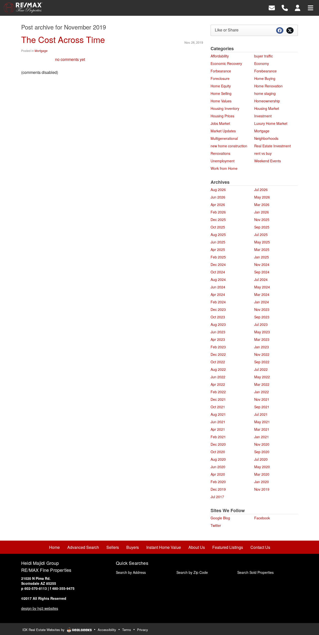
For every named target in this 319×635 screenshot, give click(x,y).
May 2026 (262, 197)
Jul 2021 (261, 414)
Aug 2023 (218, 324)
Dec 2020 (218, 444)
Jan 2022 (261, 391)
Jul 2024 (261, 279)
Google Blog (220, 517)
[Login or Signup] (297, 7)
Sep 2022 (261, 361)
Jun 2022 (218, 376)
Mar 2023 (261, 339)
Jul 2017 (217, 496)
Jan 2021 (261, 436)
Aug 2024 (218, 279)
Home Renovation (268, 85)
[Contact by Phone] (285, 7)
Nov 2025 (261, 219)
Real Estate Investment (272, 145)
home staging (265, 93)
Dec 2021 (218, 399)
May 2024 (262, 286)
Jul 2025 (261, 234)
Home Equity (221, 85)
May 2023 (262, 331)
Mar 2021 (261, 429)
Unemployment (223, 160)
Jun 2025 (218, 241)
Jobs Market (220, 123)
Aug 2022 (218, 369)
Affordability (220, 55)
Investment (263, 115)
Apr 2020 (218, 474)
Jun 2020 (218, 466)
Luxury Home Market (270, 123)
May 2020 (262, 466)
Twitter (216, 525)
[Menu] (310, 7)
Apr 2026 (218, 204)
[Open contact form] (272, 7)
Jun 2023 (218, 331)
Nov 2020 (261, 444)
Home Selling (221, 93)
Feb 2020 (218, 481)
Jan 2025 (261, 256)
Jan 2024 (261, 301)
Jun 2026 (218, 197)
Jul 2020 (261, 459)
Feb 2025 (218, 256)
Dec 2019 (218, 489)
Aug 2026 (218, 189)
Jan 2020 (261, 481)
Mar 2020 (261, 474)
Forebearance (265, 70)
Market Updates (223, 130)
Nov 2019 (261, 489)
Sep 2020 (261, 451)
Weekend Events (267, 160)
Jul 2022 (261, 369)
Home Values (221, 100)
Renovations (220, 153)
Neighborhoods (266, 138)
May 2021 (262, 421)
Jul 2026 (261, 189)
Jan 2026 (261, 212)
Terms (126, 629)
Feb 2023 (218, 346)
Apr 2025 (218, 249)
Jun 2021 (218, 421)
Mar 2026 (261, 204)
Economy (261, 63)
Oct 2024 (218, 271)
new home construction (229, 145)
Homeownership (267, 100)
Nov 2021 (261, 399)
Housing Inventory (225, 108)
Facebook (262, 517)
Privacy (142, 629)
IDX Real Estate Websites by (44, 629)
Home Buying (264, 78)
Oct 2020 (218, 451)
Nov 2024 (261, 264)
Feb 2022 (218, 391)
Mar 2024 (261, 294)
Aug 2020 (218, 459)
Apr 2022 (218, 384)
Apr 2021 (218, 429)
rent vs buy (263, 153)
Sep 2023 (261, 316)
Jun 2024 (218, 286)
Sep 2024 (261, 271)
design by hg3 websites (39, 608)
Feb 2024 (218, 301)
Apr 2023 (218, 339)
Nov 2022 (261, 354)
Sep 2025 (261, 226)
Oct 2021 (218, 406)
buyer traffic (263, 55)
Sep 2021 (261, 406)
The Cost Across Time (63, 39)
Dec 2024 (218, 264)
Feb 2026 (218, 212)
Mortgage (41, 50)
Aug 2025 (218, 234)
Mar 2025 (261, 249)
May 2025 (262, 241)
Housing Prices (222, 115)
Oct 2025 (218, 226)
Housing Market (266, 108)
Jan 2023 (261, 346)
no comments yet (70, 59)
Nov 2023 (261, 309)
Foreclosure (220, 78)
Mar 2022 (261, 384)
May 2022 (262, 376)
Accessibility (107, 629)
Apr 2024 (218, 294)
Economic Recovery (226, 63)
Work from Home (224, 168)
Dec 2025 (218, 219)
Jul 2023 (261, 324)
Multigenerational (224, 138)
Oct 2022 (218, 361)
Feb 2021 (218, 436)
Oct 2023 (218, 316)
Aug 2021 (218, 414)
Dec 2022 (218, 354)
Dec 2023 (218, 309)
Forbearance (221, 70)
